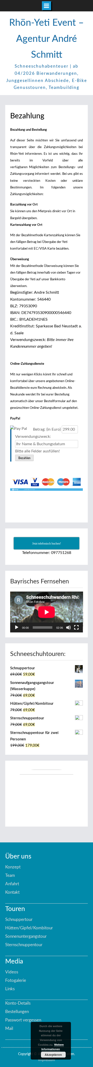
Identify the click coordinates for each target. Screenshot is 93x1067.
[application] (46, 612)
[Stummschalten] (68, 627)
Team (10, 875)
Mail (9, 1028)
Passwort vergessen (23, 1020)
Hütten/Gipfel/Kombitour (29, 928)
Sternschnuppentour (23, 945)
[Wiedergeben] (16, 627)
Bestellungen (17, 1012)
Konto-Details (18, 1003)
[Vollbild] (76, 627)
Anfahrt (12, 884)
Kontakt (12, 892)
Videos (11, 972)
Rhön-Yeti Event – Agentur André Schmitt (46, 38)
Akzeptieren (53, 1054)
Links (10, 989)
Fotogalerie (15, 980)
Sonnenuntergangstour (26, 936)
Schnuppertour (18, 919)
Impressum (46, 1060)
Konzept (13, 867)
